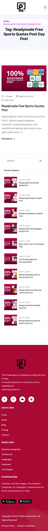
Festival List (7, 454)
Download (6, 464)
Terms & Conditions (26, 526)
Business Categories (11, 449)
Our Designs (7, 469)
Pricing (5, 430)
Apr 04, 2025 (24, 210)
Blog (4, 425)
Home (6, 21)
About (4, 420)
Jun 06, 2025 (24, 180)
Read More (7, 139)
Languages (7, 459)
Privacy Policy (8, 526)
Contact (5, 435)
